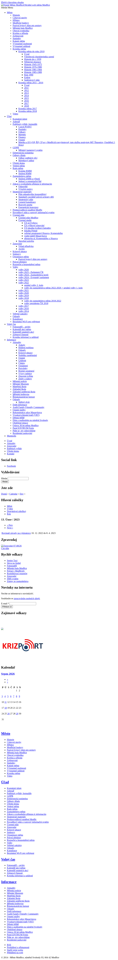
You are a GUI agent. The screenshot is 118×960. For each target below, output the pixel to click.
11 (5, 702)
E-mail (5, 603)
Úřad (5, 782)
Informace (9, 882)
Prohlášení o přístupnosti (18, 947)
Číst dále (5, 548)
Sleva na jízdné (14, 563)
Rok (9, 514)
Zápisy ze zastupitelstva (17, 581)
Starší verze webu (15, 950)
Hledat (4, 478)
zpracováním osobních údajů (27, 598)
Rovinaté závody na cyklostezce (16, 533)
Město (5, 733)
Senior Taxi (12, 560)
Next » (10, 528)
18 (5, 708)
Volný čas (8, 859)
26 (8, 713)
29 (17, 713)
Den (16, 511)
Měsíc (9, 506)
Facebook (11, 466)
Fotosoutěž (12, 565)
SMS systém (12, 578)
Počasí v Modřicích (15, 571)
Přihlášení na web (15, 952)
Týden (10, 508)
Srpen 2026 (8, 673)
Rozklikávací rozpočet (17, 573)
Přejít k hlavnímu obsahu (12, 2)
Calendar (13, 494)
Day (22, 494)
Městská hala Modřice (17, 568)
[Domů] (5, 5)
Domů (4, 494)
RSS (9, 945)
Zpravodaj (11, 576)
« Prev (10, 525)
